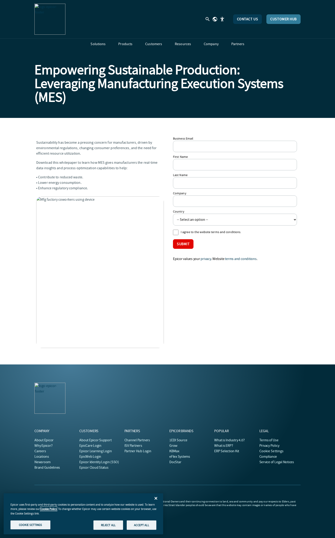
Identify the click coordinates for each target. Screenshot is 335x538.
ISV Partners (133, 445)
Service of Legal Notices (276, 462)
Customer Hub (283, 19)
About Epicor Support (95, 440)
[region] (83, 513)
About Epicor (44, 440)
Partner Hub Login (137, 451)
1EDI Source (178, 440)
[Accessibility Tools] (222, 19)
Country (178, 211)
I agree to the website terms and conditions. (211, 232)
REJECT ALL (108, 525)
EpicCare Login (90, 445)
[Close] (156, 498)
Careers (40, 451)
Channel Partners (137, 440)
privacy (206, 259)
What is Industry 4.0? (229, 440)
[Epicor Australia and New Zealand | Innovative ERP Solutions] (49, 19)
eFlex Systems (179, 456)
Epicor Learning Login (95, 451)
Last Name (180, 175)
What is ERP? (223, 445)
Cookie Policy (49, 509)
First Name (180, 157)
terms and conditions (240, 259)
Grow (173, 445)
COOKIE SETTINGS (30, 525)
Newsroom (42, 462)
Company (179, 193)
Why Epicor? (43, 445)
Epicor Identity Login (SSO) (99, 462)
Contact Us (247, 19)
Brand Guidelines (47, 467)
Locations (41, 456)
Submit (183, 244)
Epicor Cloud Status (93, 467)
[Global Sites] (215, 19)
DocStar (175, 462)
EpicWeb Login (90, 456)
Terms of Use (268, 440)
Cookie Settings (271, 451)
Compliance (268, 456)
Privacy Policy (269, 445)
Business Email (183, 138)
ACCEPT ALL (141, 525)
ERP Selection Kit (226, 451)
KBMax (174, 451)
